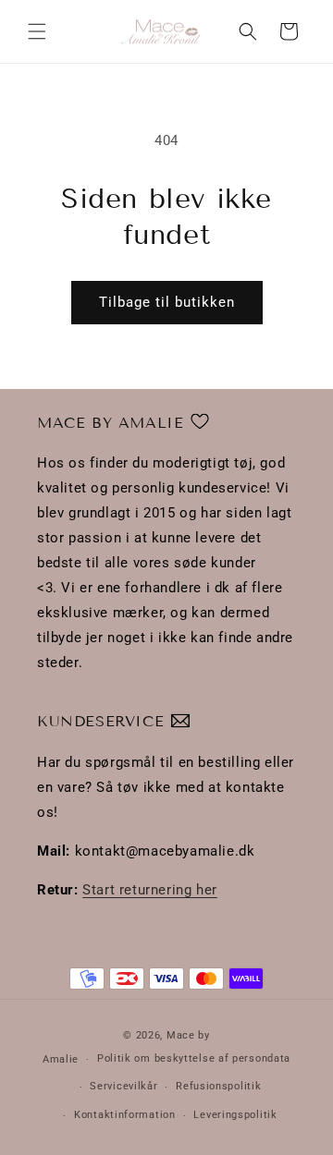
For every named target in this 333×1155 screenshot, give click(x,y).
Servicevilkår (123, 1086)
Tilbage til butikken (167, 302)
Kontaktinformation (125, 1115)
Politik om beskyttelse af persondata (193, 1058)
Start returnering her (149, 889)
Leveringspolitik (235, 1115)
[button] (37, 31)
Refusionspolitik (218, 1086)
